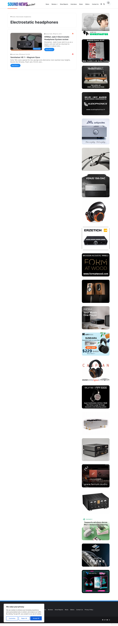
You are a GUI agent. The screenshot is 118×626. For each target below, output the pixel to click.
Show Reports (64, 4)
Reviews (54, 4)
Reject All (24, 618)
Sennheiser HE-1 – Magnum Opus (25, 57)
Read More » (49, 49)
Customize (12, 618)
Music (81, 4)
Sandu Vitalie (49, 34)
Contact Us (95, 4)
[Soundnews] (21, 4)
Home (13, 16)
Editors (87, 4)
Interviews (74, 4)
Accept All (36, 618)
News (47, 4)
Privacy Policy (89, 609)
